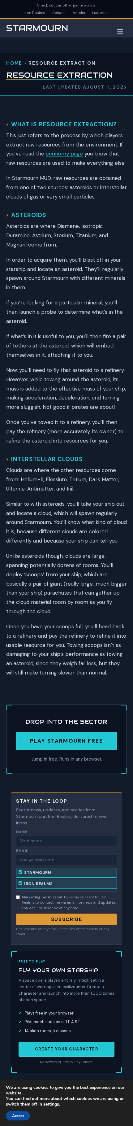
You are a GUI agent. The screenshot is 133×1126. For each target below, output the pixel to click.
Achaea (59, 12)
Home (14, 63)
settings (51, 1104)
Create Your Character (66, 1049)
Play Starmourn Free (66, 740)
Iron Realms (34, 12)
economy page (64, 153)
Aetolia (79, 12)
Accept (18, 1115)
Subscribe (66, 919)
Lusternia (100, 12)
